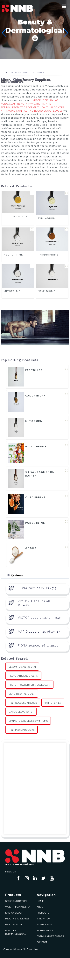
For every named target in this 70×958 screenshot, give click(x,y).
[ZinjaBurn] (52, 202)
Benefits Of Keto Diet (22, 694)
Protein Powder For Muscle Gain (29, 685)
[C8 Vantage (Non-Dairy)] (16, 478)
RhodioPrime (48, 254)
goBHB (31, 548)
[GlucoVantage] (18, 202)
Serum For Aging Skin (22, 666)
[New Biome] (52, 275)
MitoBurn (34, 421)
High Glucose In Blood (23, 703)
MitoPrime (12, 291)
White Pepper (53, 703)
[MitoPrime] (18, 275)
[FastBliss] (16, 376)
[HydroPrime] (18, 239)
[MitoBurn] (16, 427)
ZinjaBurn (47, 218)
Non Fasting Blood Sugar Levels (39, 110)
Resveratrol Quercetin (23, 675)
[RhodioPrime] (52, 239)
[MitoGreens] (16, 452)
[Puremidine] (16, 529)
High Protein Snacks (21, 730)
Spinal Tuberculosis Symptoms (28, 721)
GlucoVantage (16, 216)
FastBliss (34, 370)
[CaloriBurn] (16, 402)
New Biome (47, 291)
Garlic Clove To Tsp (21, 712)
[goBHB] (16, 554)
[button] (64, 6)
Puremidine (35, 523)
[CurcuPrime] (16, 503)
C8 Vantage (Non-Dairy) (41, 474)
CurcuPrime (35, 497)
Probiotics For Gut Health (31, 107)
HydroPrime (13, 254)
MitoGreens (36, 446)
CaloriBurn (35, 395)
